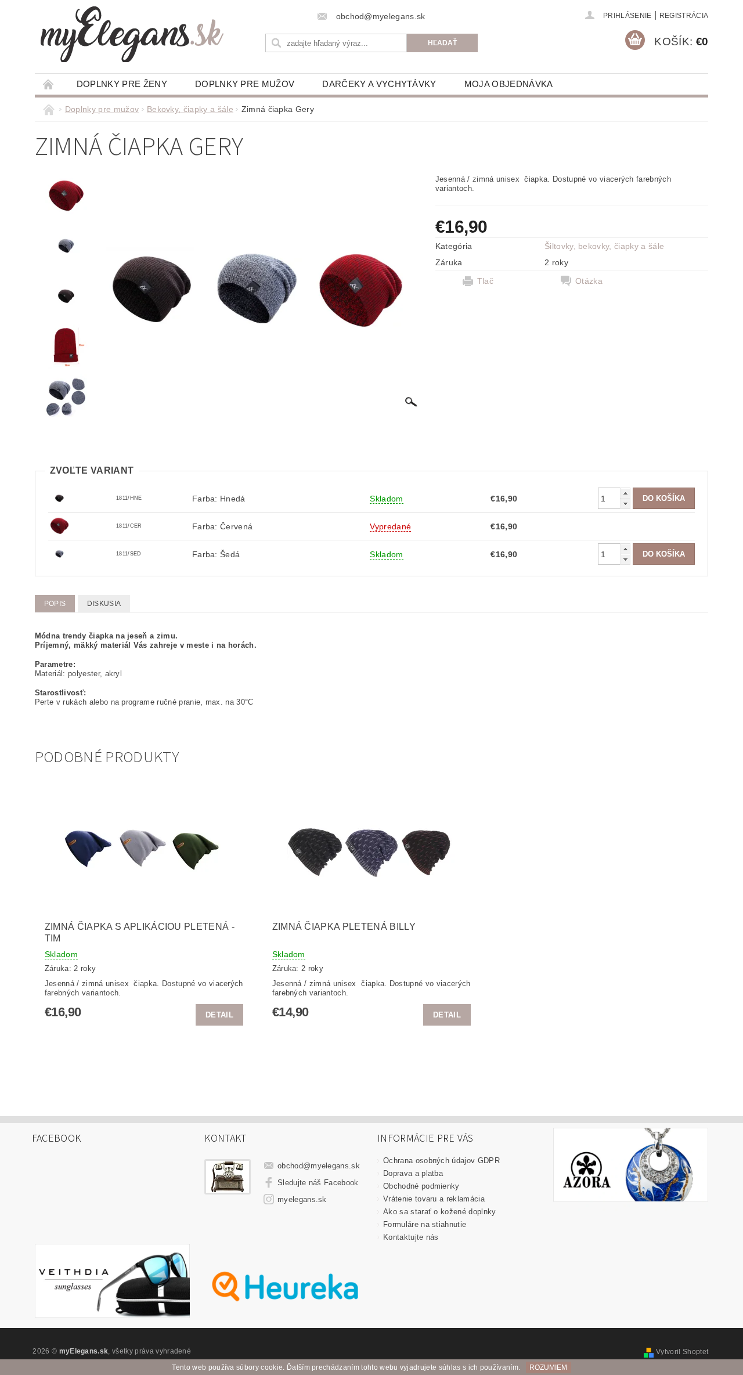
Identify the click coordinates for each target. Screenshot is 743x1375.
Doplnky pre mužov (244, 84)
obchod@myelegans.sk (318, 1165)
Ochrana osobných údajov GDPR (441, 1160)
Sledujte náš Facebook (318, 1182)
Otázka (589, 281)
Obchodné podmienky (421, 1186)
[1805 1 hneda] (59, 497)
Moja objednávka (508, 84)
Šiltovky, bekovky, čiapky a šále (604, 246)
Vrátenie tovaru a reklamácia (434, 1198)
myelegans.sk (302, 1199)
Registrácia (684, 16)
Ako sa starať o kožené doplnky (439, 1211)
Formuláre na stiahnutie (424, 1224)
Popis (55, 604)
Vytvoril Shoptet (682, 1352)
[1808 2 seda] (59, 553)
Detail (219, 1015)
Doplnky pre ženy (122, 84)
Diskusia (104, 604)
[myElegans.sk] (132, 34)
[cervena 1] (59, 525)
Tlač (485, 281)
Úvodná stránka (49, 84)
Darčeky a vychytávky (379, 84)
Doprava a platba (413, 1173)
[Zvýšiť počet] (625, 493)
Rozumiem (548, 1367)
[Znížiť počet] (625, 503)
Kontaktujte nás (411, 1237)
